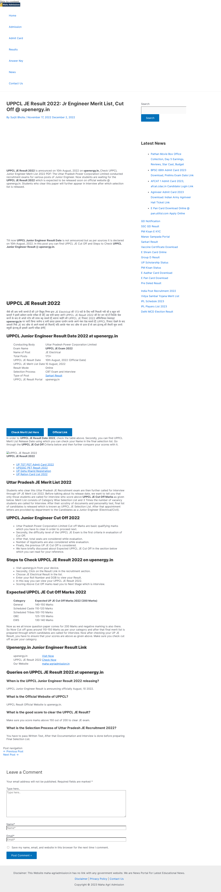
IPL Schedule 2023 (152, 301)
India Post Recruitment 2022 (158, 290)
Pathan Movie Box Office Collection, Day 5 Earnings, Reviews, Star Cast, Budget (167, 159)
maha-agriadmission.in (56, 663)
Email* (10, 835)
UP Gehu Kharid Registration (33, 471)
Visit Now (48, 655)
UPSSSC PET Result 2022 (32, 467)
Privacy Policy (98, 878)
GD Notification (150, 221)
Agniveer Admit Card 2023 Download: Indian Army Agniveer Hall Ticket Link (171, 197)
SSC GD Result (150, 226)
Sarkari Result (53, 375)
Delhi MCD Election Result (157, 311)
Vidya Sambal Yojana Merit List (160, 296)
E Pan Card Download (154, 278)
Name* (10, 824)
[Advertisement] (66, 143)
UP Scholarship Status (154, 262)
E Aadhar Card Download (156, 272)
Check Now (49, 659)
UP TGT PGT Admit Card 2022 (35, 464)
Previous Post (13, 751)
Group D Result (150, 257)
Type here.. (13, 788)
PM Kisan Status (151, 267)
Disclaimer (81, 878)
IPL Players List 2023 (154, 306)
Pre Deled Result (151, 283)
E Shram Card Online (153, 252)
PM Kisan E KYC (151, 231)
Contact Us (117, 878)
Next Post (11, 754)
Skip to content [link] (9, 1)
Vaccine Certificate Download (159, 247)
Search (145, 103)
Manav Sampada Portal (155, 236)
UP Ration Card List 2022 (32, 474)
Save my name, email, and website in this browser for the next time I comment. (60, 847)
